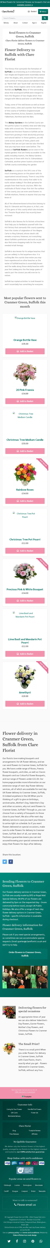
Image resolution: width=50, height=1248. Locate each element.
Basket (33, 11)
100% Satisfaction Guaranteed (25, 1092)
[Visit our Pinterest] (32, 1241)
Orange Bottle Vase (25, 340)
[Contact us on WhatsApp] (41, 1241)
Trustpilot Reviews (34, 1131)
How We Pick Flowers (34, 1109)
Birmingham (27, 1185)
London (17, 1185)
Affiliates (35, 1134)
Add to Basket (26, 351)
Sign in (34, 23)
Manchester (39, 1185)
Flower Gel (34, 1113)
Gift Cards (14, 1113)
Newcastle (42, 1191)
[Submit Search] (45, 18)
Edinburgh (7, 1185)
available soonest (25, 5)
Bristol (33, 1191)
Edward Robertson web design (25, 1235)
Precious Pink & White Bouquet (25, 589)
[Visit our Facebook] (17, 1241)
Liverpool (24, 1191)
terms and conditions (31, 1232)
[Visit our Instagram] (24, 1241)
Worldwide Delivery (14, 1116)
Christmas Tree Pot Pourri (24, 539)
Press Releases (14, 1134)
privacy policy (13, 1232)
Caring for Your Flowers (14, 1109)
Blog (14, 1131)
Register (43, 23)
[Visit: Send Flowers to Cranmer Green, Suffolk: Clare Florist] (10, 862)
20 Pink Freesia (25, 389)
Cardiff (6, 1191)
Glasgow (15, 1191)
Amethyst (25, 692)
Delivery (6, 23)
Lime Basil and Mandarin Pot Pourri (25, 641)
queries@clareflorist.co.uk (29, 941)
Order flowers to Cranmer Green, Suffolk (25, 954)
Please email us (26, 1204)
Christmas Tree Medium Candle (25, 439)
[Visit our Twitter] (9, 1241)
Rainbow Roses (25, 489)
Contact (25, 23)
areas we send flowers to (29, 1179)
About (16, 23)
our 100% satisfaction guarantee (30, 1152)
